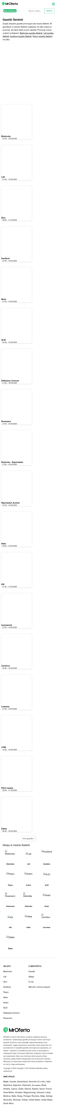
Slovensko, (8, 1099)
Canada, (13, 1081)
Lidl (3, 177)
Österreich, (27, 1085)
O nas (31, 981)
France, (49, 1088)
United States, (35, 1099)
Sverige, (49, 1096)
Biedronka (6, 136)
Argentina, (17, 1085)
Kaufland (5, 258)
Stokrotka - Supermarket (12, 462)
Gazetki (31, 971)
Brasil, (44, 1085)
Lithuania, (41, 1092)
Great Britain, (9, 1092)
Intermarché (6, 625)
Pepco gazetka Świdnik (42, 36)
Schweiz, (7, 1088)
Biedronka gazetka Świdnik (31, 33)
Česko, (21, 1088)
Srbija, (43, 1096)
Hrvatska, (19, 1092)
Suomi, (42, 1088)
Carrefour (5, 665)
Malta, (14, 1096)
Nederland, (8, 1085)
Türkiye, (25, 1099)
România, (36, 1096)
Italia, (48, 1081)
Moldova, (7, 1096)
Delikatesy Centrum (10, 380)
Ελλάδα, (42, 1081)
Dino (3, 217)
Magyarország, (30, 1092)
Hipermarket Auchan (10, 502)
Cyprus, (14, 1088)
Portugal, (27, 1096)
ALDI (3, 339)
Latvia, (48, 1092)
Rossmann (6, 421)
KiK (3, 584)
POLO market (7, 788)
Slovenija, (17, 1099)
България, (36, 1085)
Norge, (20, 1096)
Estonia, (28, 1088)
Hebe (3, 543)
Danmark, (33, 1081)
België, (6, 1081)
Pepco (6, 992)
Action (5, 1002)
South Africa (8, 1103)
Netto (3, 299)
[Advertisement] (28, 72)
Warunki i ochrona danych (39, 987)
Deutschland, (23, 1081)
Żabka (4, 828)
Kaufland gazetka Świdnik (21, 36)
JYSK (3, 747)
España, (35, 1088)
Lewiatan (5, 706)
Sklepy (31, 976)
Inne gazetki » (28, 838)
